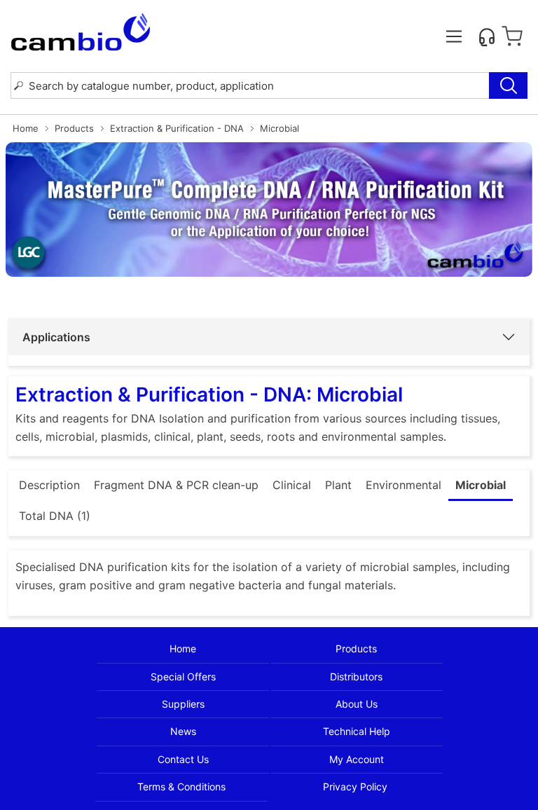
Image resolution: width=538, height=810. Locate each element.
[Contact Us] (486, 36)
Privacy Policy (355, 786)
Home (26, 128)
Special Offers (183, 676)
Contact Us (183, 759)
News (183, 731)
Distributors (356, 676)
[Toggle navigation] (454, 36)
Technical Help (356, 731)
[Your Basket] (512, 36)
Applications (56, 337)
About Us (357, 704)
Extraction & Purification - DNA (177, 128)
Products (74, 128)
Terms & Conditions (181, 786)
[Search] (508, 85)
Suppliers (183, 704)
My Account (356, 759)
